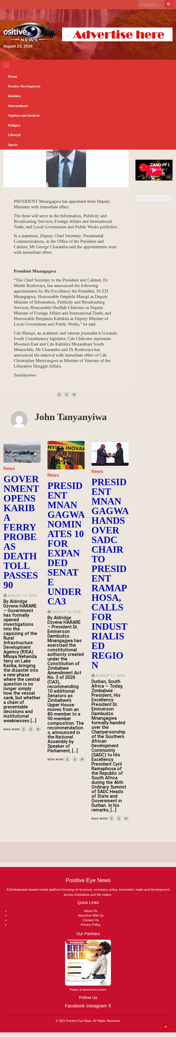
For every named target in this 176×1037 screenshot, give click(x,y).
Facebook (75, 1005)
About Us (90, 911)
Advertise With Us (91, 915)
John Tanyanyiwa (71, 417)
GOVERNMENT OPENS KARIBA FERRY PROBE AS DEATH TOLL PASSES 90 (21, 532)
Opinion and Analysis (24, 115)
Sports (13, 145)
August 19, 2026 (22, 596)
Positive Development (24, 86)
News (9, 468)
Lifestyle (14, 135)
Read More (11, 729)
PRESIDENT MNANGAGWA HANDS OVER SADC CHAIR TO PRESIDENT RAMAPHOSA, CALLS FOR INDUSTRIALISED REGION (109, 573)
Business (14, 96)
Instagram (96, 1005)
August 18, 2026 (66, 612)
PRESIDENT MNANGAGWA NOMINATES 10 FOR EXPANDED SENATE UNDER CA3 (65, 543)
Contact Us (91, 920)
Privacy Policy (91, 924)
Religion (14, 125)
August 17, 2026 (110, 676)
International (18, 106)
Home (12, 76)
